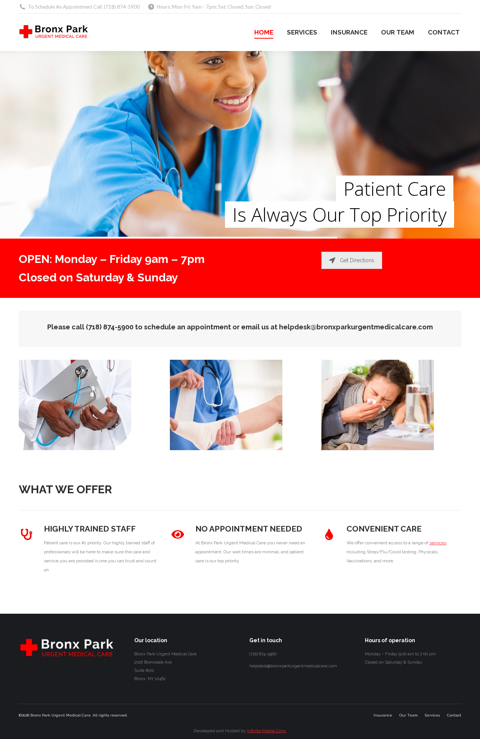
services (437, 542)
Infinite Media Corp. (266, 730)
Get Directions (357, 260)
